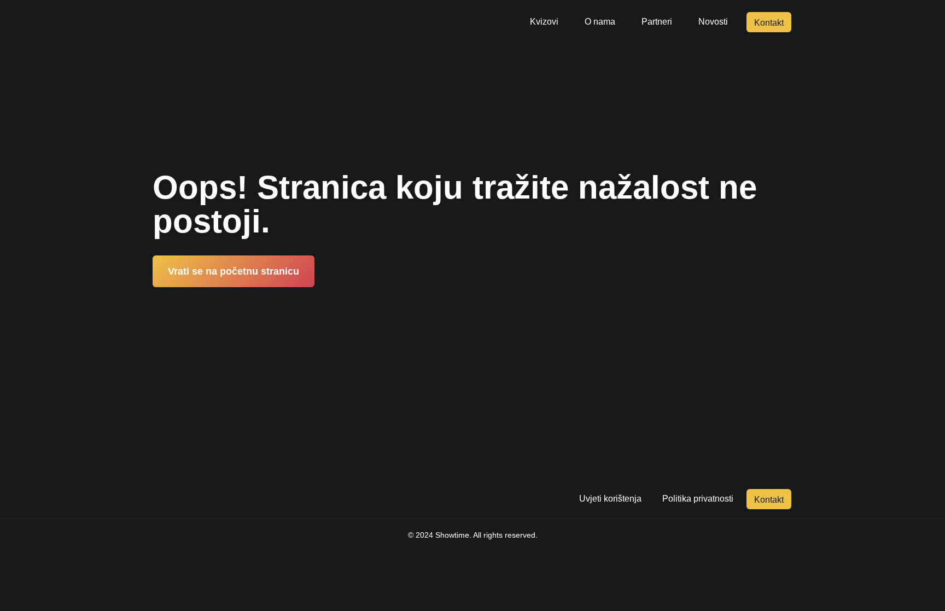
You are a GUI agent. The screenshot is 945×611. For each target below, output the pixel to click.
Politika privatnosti (697, 498)
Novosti (713, 21)
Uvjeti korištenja (610, 498)
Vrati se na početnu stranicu (233, 271)
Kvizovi (544, 21)
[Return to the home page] (214, 22)
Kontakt (769, 22)
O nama (600, 21)
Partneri (656, 21)
